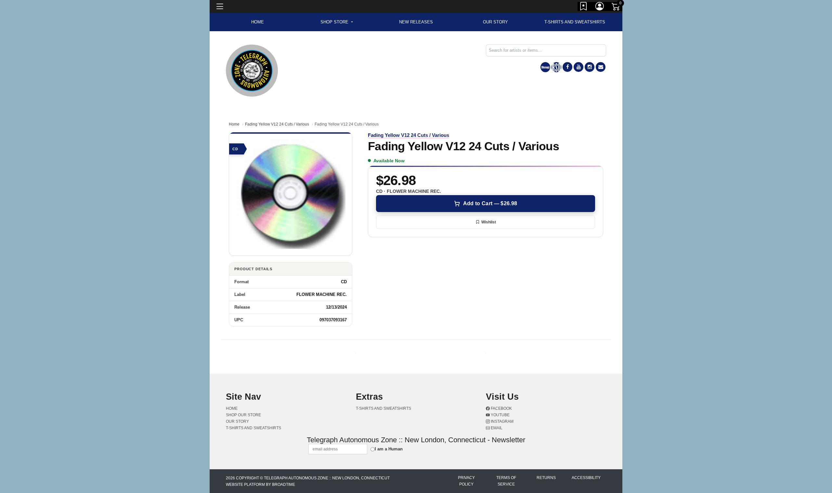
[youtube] (578, 67)
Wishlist (488, 222)
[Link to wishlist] (583, 7)
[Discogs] (545, 67)
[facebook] (567, 67)
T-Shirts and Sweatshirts (574, 22)
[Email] (600, 67)
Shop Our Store (243, 415)
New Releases (416, 22)
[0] (616, 8)
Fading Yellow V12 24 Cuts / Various (277, 124)
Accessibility (586, 477)
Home (234, 124)
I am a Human (389, 448)
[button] (336, 22)
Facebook (501, 408)
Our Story (495, 22)
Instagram (502, 421)
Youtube (500, 415)
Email (496, 428)
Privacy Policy (466, 480)
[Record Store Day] (556, 67)
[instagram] (589, 67)
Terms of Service (506, 480)
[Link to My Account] (599, 7)
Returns (546, 477)
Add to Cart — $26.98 (490, 203)
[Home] (252, 70)
